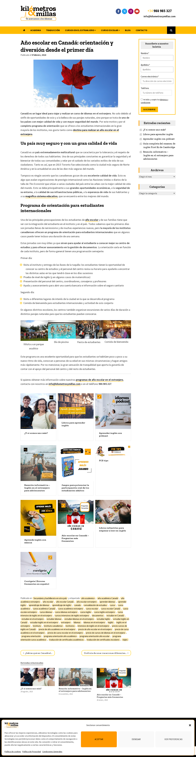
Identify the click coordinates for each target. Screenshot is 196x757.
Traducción (53, 30)
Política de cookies (13, 751)
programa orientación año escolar (94, 636)
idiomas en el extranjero (94, 622)
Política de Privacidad (31, 751)
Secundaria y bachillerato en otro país (50, 598)
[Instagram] (130, 11)
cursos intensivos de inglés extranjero (72, 615)
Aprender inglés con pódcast (159, 139)
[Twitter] (124, 11)
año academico (88, 598)
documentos (97, 615)
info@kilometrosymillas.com (159, 16)
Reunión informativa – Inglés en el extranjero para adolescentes (37, 488)
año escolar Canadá (64, 601)
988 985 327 (163, 10)
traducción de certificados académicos (66, 639)
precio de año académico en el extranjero (57, 629)
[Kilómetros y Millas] (38, 13)
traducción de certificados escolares (103, 639)
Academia (35, 30)
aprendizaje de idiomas (39, 605)
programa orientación (31, 636)
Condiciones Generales (52, 751)
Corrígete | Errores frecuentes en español (36, 582)
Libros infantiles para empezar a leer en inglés (112, 529)
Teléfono (145, 88)
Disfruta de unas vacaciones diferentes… (105, 653)
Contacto (141, 30)
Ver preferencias (173, 739)
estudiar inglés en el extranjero (44, 622)
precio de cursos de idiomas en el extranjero (105, 632)
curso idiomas (46, 612)
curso (112, 605)
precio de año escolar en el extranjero (95, 629)
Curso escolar (109, 30)
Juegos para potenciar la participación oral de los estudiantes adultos (75, 488)
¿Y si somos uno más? (36, 433)
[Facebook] (118, 11)
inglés (110, 622)
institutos (70, 625)
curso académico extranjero (70, 608)
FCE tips (103, 460)
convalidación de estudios (95, 605)
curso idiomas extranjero (66, 612)
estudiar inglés (103, 618)
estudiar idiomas (54, 618)
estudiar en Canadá (115, 615)
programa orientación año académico (60, 636)
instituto (37, 625)
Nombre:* (145, 53)
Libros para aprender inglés (158, 134)
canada (77, 605)
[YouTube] (137, 11)
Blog (128, 30)
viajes (125, 639)
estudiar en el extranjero (33, 618)
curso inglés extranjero (104, 612)
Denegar (136, 739)
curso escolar (92, 608)
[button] (190, 725)
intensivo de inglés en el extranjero (93, 625)
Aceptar (99, 739)
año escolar (91, 219)
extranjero (65, 622)
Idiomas (77, 622)
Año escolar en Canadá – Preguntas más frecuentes (75, 538)
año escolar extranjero (87, 601)
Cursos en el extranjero (79, 30)
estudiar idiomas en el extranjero (79, 618)
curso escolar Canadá (110, 608)
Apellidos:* (145, 65)
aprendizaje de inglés (61, 605)
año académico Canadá (108, 598)
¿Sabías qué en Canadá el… (38, 653)
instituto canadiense (53, 625)
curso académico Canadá (44, 608)
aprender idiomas (107, 601)
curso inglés (85, 612)
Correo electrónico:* (150, 76)
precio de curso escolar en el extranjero (65, 632)
